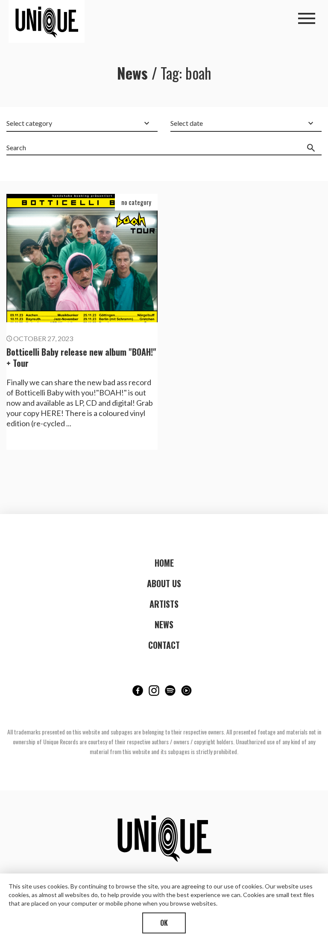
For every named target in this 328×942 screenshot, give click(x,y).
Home (164, 563)
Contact (164, 645)
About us (164, 583)
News (164, 624)
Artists (164, 604)
